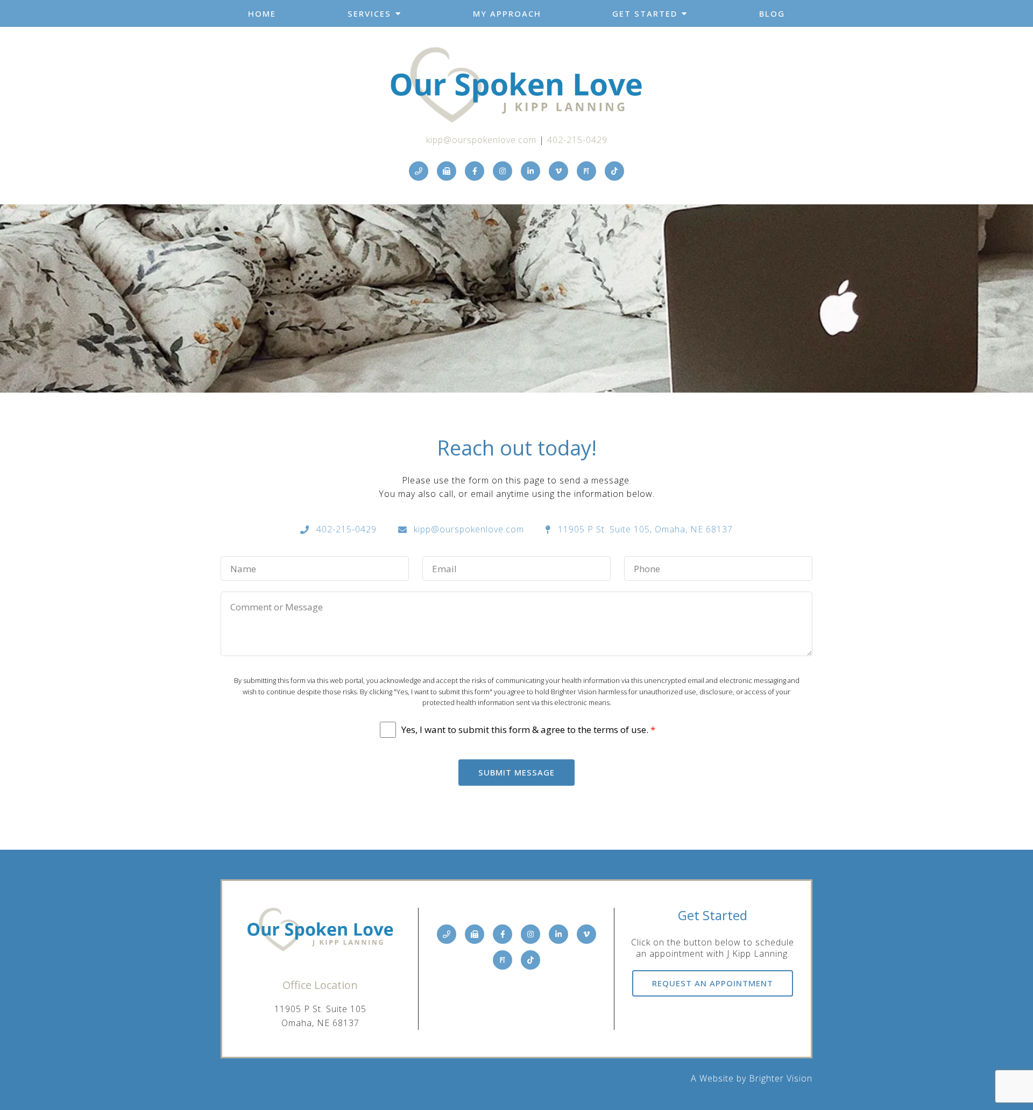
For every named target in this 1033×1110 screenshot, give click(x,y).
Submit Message (516, 772)
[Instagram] (502, 171)
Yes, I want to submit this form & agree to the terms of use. (528, 730)
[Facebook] (474, 171)
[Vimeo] (558, 171)
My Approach (507, 13)
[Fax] (446, 171)
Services (369, 13)
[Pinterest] (586, 171)
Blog (772, 13)
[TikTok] (614, 171)
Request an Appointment (712, 983)
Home (262, 13)
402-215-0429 (577, 140)
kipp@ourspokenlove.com (481, 140)
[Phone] (418, 171)
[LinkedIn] (530, 171)
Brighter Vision (780, 1078)
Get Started (644, 13)
